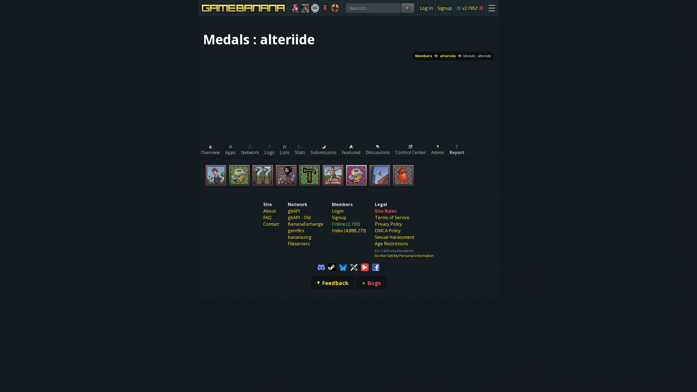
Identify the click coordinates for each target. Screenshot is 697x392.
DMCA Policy (388, 231)
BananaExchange (305, 224)
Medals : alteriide (477, 55)
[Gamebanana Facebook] (375, 267)
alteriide (448, 55)
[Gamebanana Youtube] (364, 267)
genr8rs (296, 231)
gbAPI (294, 211)
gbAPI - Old (299, 217)
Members (423, 55)
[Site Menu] (491, 8)
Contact (271, 224)
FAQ (267, 217)
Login (338, 211)
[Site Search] (408, 8)
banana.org (299, 237)
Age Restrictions (391, 244)
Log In (426, 8)
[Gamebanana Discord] (321, 267)
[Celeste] (325, 8)
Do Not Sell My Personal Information (404, 255)
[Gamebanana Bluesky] (343, 267)
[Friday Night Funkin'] (295, 8)
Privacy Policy (388, 224)
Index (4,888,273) (349, 231)
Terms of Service (392, 217)
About (269, 211)
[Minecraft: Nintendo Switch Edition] (305, 8)
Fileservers (299, 244)
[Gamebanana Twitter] (354, 267)
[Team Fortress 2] (335, 8)
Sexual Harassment (394, 237)
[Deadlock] (315, 8)
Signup (445, 8)
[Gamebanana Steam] (332, 267)
